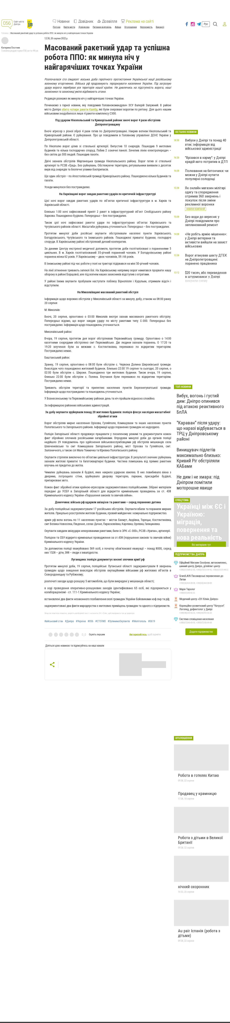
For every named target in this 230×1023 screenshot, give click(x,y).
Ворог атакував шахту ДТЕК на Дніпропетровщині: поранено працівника (206, 259)
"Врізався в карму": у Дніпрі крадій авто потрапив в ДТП (206, 160)
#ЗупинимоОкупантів (119, 621)
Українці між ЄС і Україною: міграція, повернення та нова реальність (201, 522)
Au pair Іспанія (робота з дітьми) (199, 933)
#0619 (151, 621)
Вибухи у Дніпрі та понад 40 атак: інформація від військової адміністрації (205, 144)
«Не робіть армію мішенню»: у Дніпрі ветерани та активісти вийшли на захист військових (206, 240)
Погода (56, 27)
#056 (90, 621)
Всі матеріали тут (201, 544)
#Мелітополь (139, 621)
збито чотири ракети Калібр (79, 109)
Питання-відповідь (102, 27)
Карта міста (69, 27)
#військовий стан (53, 621)
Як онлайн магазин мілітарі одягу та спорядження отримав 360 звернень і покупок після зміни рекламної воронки (205, 196)
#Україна (81, 621)
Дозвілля (109, 21)
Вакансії (160, 27)
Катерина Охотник (10, 47)
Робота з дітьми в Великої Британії (200, 840)
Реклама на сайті (140, 21)
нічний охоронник (193, 886)
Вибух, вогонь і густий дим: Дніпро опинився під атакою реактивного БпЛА (200, 404)
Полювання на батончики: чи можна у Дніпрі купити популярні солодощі (206, 175)
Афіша (118, 27)
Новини (63, 21)
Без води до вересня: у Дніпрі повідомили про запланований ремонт (202, 221)
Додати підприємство (201, 631)
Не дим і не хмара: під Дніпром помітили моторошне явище (198, 482)
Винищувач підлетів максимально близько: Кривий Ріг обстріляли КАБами (199, 458)
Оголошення (130, 27)
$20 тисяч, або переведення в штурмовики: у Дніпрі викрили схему (205, 277)
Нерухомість (146, 27)
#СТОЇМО (100, 621)
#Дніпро (69, 621)
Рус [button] (206, 24)
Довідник (85, 21)
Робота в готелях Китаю (198, 775)
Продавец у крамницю (197, 793)
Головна (4, 33)
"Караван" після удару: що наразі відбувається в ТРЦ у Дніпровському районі (201, 431)
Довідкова (83, 27)
